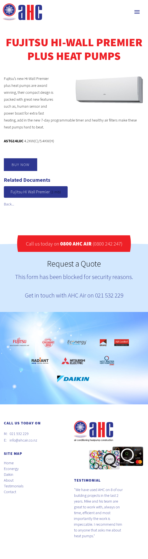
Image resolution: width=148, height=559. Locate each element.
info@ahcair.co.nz (23, 440)
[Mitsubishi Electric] (73, 361)
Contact (10, 491)
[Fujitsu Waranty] (48, 342)
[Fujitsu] (21, 342)
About (8, 480)
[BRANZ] (103, 342)
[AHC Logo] (22, 11)
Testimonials (14, 486)
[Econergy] (77, 342)
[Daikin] (71, 379)
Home (9, 462)
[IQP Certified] (121, 342)
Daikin (8, 474)
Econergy (11, 468)
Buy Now (20, 164)
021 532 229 (109, 295)
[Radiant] (40, 361)
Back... (9, 204)
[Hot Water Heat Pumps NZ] (107, 361)
